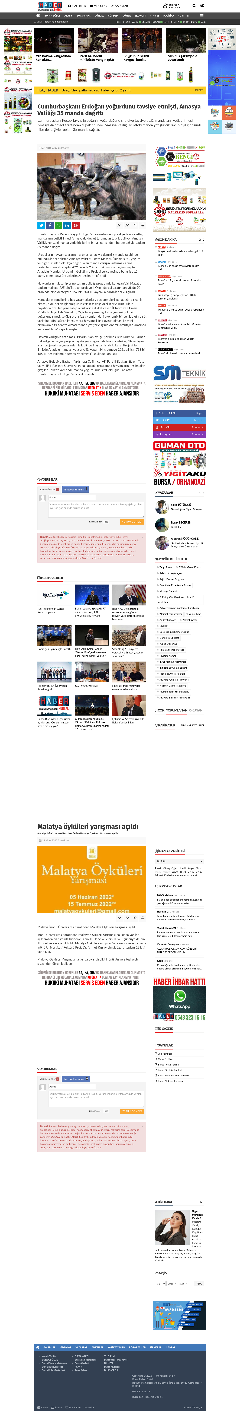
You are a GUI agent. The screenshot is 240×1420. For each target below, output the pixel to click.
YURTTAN (183, 16)
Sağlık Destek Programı (171, 579)
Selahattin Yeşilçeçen (170, 573)
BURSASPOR (83, 16)
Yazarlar (165, 492)
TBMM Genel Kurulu (189, 567)
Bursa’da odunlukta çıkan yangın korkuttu (176, 341)
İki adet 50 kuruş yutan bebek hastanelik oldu (181, 311)
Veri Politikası (165, 1054)
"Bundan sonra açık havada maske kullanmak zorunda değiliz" (53, 24)
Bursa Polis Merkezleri (53, 1370)
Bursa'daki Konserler (52, 1367)
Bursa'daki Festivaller (85, 1360)
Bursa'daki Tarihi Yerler (115, 1360)
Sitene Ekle (74, 1407)
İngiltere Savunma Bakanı (173, 668)
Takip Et (198, 420)
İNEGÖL (162, 306)
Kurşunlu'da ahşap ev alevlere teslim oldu (178, 268)
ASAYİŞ (68, 16)
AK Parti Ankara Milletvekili (174, 680)
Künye (44, 1407)
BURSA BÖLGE (52, 16)
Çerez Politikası (166, 1059)
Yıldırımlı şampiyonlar (170, 614)
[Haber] (38, 16)
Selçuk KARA (179, 540)
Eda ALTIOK (178, 504)
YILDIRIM (109, 1356)
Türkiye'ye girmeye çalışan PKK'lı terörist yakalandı (177, 297)
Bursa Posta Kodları (168, 1065)
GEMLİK (162, 262)
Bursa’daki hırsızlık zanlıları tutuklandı (179, 353)
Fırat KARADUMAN (183, 521)
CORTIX (163, 626)
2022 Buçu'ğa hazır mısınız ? (187, 545)
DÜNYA (126, 16)
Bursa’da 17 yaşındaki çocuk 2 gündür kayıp (179, 282)
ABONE (165, 427)
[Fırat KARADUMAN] (162, 525)
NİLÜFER (162, 320)
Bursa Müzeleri (111, 1367)
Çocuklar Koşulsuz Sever (185, 509)
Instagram (165, 434)
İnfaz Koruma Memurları (172, 662)
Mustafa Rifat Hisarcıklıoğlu (174, 692)
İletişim (58, 1407)
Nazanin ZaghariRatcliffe (172, 686)
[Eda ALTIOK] (162, 507)
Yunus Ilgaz (194, 614)
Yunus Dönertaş (168, 644)
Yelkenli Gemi (189, 620)
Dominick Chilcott (169, 638)
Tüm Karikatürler (192, 725)
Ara (199, 1283)
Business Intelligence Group (174, 632)
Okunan (195, 710)
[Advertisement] (91, 434)
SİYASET (154, 16)
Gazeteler (89, 1407)
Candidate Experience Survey (175, 585)
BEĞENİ (167, 413)
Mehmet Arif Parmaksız (172, 674)
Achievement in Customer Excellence (179, 608)
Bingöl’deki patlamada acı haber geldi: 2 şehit (96, 90)
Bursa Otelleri (82, 1363)
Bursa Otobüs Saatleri (169, 1070)
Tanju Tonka (165, 567)
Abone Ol (197, 427)
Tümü (200, 240)
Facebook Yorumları (75, 490)
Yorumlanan (176, 710)
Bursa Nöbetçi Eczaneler (171, 1081)
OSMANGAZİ (164, 276)
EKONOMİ (140, 16)
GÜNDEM (113, 16)
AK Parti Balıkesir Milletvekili (174, 698)
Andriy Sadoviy (167, 620)
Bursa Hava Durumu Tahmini (173, 1075)
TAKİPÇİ (165, 420)
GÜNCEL (99, 16)
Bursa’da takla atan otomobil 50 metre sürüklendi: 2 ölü (179, 326)
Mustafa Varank (167, 656)
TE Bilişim (197, 1407)
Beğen (199, 413)
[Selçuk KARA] (162, 543)
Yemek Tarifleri (49, 1356)
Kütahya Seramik (168, 591)
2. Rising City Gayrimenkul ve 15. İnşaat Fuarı (176, 599)
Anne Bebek (81, 1370)
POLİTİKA (168, 16)
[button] (179, 861)
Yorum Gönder (49, 489)
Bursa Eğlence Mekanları (54, 1363)
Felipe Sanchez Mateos (171, 650)
